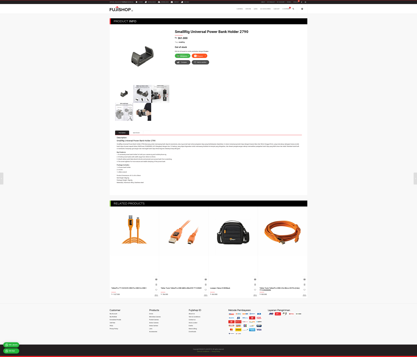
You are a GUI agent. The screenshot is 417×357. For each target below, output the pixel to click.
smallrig (182, 42)
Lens (150, 328)
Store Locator (193, 323)
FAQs (111, 325)
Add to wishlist (201, 62)
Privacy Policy (114, 328)
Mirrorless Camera (155, 317)
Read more (156, 279)
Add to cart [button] (304, 279)
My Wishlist (271, 2)
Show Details (156, 284)
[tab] (147, 132)
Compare (184, 62)
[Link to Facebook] (302, 2)
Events (191, 325)
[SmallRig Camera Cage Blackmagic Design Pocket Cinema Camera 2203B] (1, 179)
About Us (192, 314)
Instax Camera (153, 325)
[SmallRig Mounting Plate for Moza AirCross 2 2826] (415, 179)
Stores (289, 2)
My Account (281, 2)
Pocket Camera (154, 319)
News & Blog (193, 328)
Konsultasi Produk (115, 319)
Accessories (153, 331)
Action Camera (153, 323)
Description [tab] (122, 132)
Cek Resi (112, 323)
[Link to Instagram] (305, 2)
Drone (151, 314)
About (263, 2)
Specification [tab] (136, 132)
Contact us (192, 319)
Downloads (192, 331)
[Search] (293, 9)
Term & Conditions (194, 317)
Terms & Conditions (203, 351)
